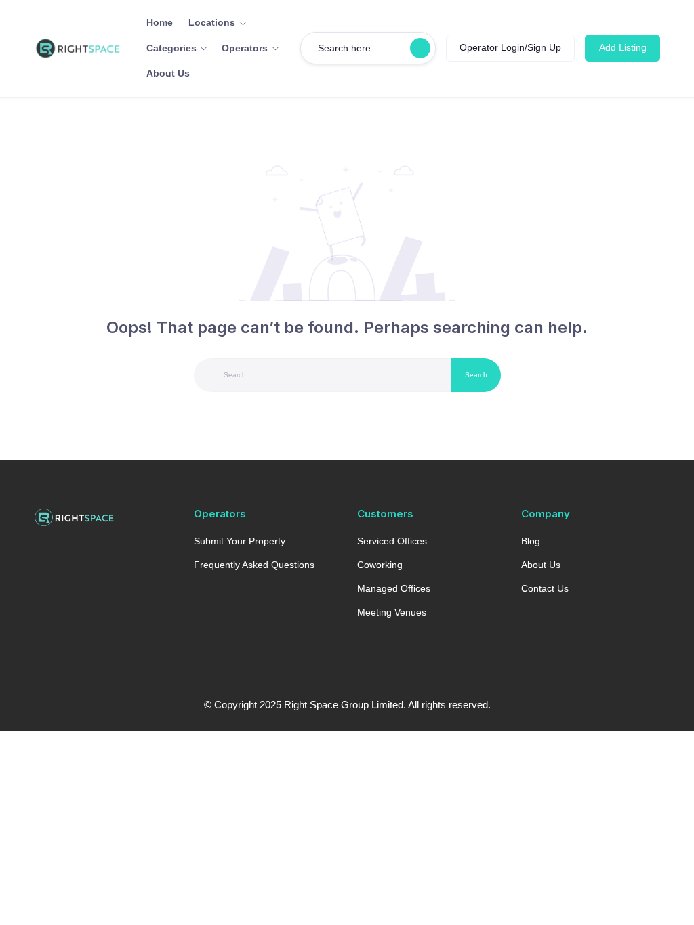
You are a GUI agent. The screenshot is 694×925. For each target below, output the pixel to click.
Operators (245, 48)
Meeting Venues (391, 612)
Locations (211, 22)
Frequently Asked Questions (254, 564)
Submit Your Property (239, 541)
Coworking (380, 564)
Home (159, 22)
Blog (530, 541)
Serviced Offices (392, 541)
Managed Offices (393, 588)
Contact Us (545, 588)
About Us (168, 73)
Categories (171, 48)
